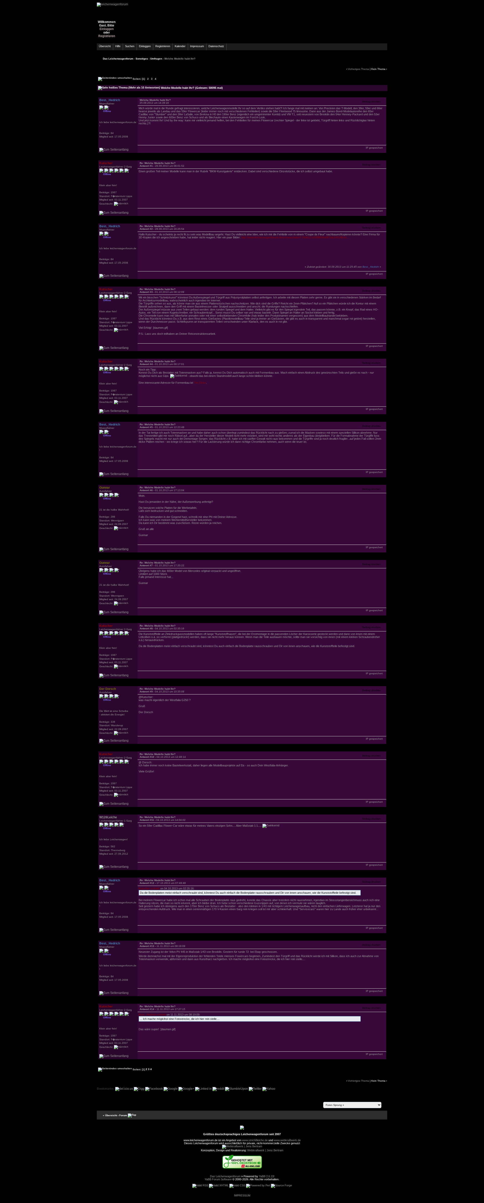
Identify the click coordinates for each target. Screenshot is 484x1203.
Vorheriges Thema (358, 69)
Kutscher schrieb (149, 888)
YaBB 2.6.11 (266, 1176)
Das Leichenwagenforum (118, 58)
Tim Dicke (200, 382)
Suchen (129, 46)
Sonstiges (142, 58)
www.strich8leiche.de (255, 1140)
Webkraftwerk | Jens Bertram (265, 1150)
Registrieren (106, 36)
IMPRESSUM (242, 1195)
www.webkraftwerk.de (287, 1140)
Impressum (197, 46)
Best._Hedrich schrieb (152, 1014)
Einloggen (107, 29)
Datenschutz (216, 46)
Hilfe (117, 46)
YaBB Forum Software (218, 1179)
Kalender (180, 46)
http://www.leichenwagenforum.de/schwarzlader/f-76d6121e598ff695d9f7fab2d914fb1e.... (295, 237)
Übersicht (105, 46)
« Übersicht (110, 1115)
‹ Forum (122, 1115)
